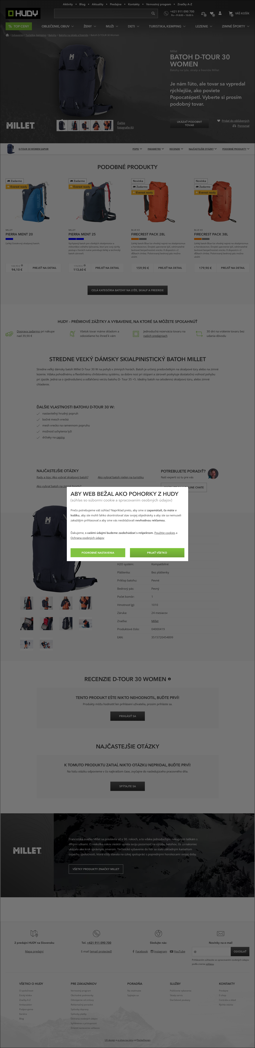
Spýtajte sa (133, 995)
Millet (154, 621)
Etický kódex (25, 995)
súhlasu (210, 964)
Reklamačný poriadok (82, 1004)
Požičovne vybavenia (180, 990)
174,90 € (77, 266)
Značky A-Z (185, 4)
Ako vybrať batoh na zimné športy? (59, 486)
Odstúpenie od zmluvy (82, 1000)
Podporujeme (26, 1009)
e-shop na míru (125, 1040)
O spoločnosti (26, 990)
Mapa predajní (34, 952)
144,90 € (14, 266)
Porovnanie (203, 13)
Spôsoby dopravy (79, 1009)
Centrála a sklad (227, 1000)
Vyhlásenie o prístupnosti (84, 1023)
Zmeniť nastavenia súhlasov (85, 1028)
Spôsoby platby (78, 1014)
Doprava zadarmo (28, 331)
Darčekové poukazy (180, 1000)
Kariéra (23, 1014)
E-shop (222, 995)
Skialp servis (176, 995)
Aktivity (68, 4)
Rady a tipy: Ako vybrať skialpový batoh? (62, 477)
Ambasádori (25, 1004)
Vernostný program (158, 4)
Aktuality (97, 4)
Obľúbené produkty (211, 13)
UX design (110, 1040)
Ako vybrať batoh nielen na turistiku (121, 477)
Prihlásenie (220, 13)
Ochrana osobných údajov (87, 538)
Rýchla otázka (226, 1004)
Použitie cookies (164, 533)
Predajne (116, 4)
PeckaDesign (143, 1040)
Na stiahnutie (134, 990)
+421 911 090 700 (99, 942)
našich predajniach (155, 336)
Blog (82, 4)
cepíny (60, 437)
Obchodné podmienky (82, 995)
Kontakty (134, 4)
